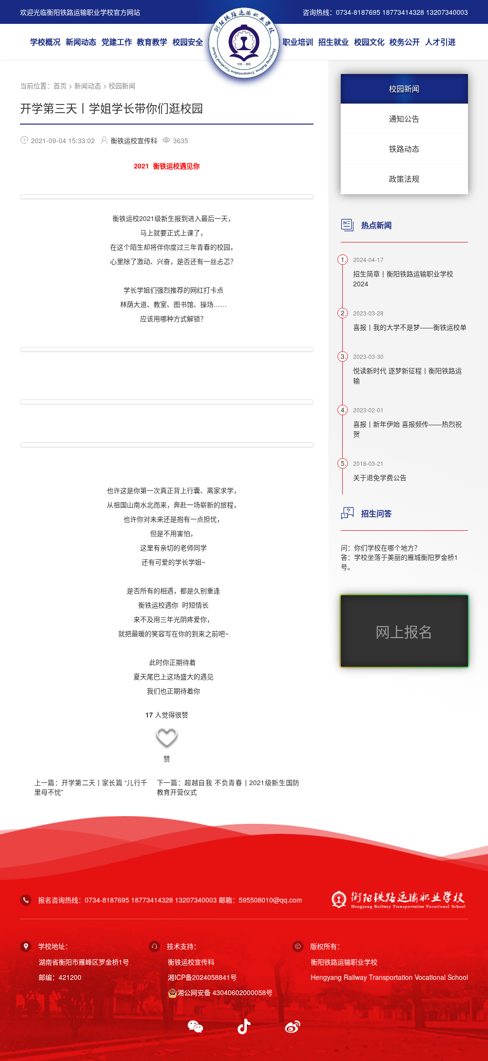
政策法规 (404, 178)
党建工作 (117, 41)
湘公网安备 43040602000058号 (225, 992)
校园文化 (369, 41)
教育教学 (152, 41)
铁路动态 (404, 148)
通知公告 (404, 118)
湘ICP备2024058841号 (202, 977)
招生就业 (333, 41)
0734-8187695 (107, 899)
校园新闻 (122, 85)
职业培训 (298, 41)
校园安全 (188, 41)
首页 (60, 85)
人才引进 (440, 41)
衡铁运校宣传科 (134, 140)
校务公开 (404, 41)
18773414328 (152, 899)
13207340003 (196, 899)
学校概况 (45, 41)
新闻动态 (81, 41)
